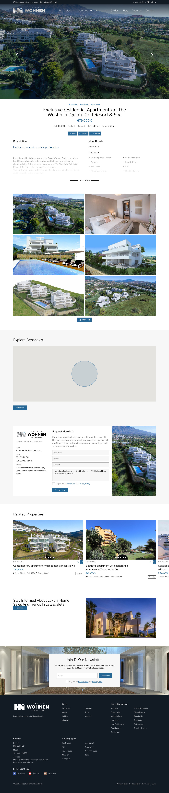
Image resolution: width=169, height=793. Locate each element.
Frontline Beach (140, 728)
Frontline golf (116, 728)
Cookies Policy (135, 784)
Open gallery (84, 320)
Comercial (66, 759)
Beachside (115, 732)
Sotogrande (138, 724)
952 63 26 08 (18, 746)
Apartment (89, 743)
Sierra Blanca (139, 712)
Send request (60, 490)
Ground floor (90, 747)
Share (84, 133)
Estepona (138, 720)
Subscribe (106, 675)
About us (137, 10)
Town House (67, 751)
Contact (150, 10)
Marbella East (116, 716)
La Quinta (115, 720)
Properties (64, 10)
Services (83, 10)
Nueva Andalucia (141, 708)
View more (20, 408)
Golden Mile (115, 712)
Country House (91, 751)
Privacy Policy (84, 484)
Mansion (65, 755)
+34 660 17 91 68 (20, 753)
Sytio (154, 784)
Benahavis (138, 716)
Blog (125, 10)
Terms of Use (70, 484)
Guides (115, 10)
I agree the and (73, 484)
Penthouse (66, 743)
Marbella (114, 708)
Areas (99, 10)
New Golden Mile (117, 724)
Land (87, 755)
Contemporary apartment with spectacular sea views (44, 565)
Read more (85, 180)
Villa (63, 747)
